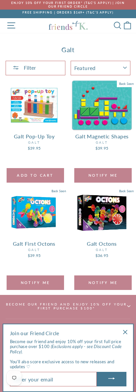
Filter (29, 67)
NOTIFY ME (103, 175)
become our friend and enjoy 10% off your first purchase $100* (66, 306)
